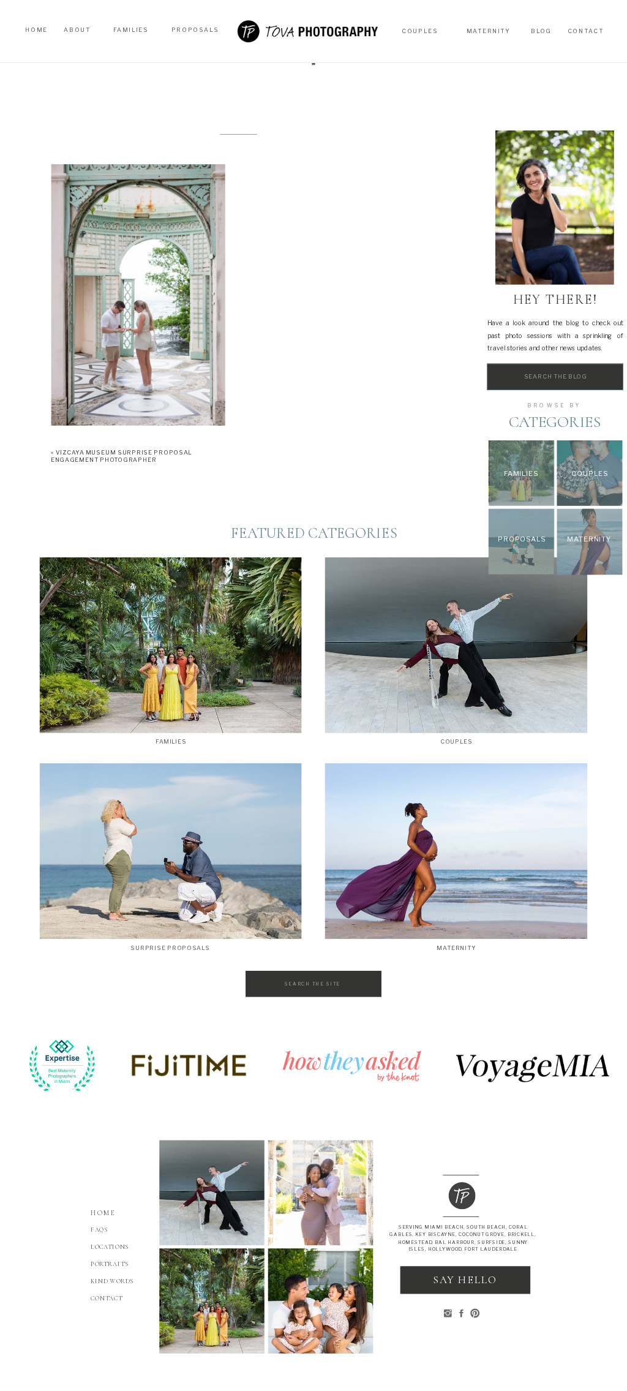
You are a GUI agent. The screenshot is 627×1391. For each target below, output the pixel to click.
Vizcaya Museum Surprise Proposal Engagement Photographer (121, 456)
